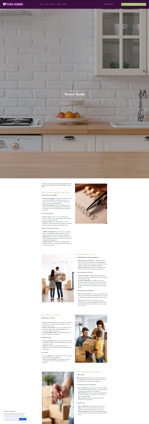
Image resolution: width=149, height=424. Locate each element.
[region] (15, 415)
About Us (53, 4)
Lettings (46, 4)
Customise (7, 419)
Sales (41, 4)
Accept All (23, 419)
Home (71, 91)
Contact (64, 4)
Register (59, 4)
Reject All (15, 419)
